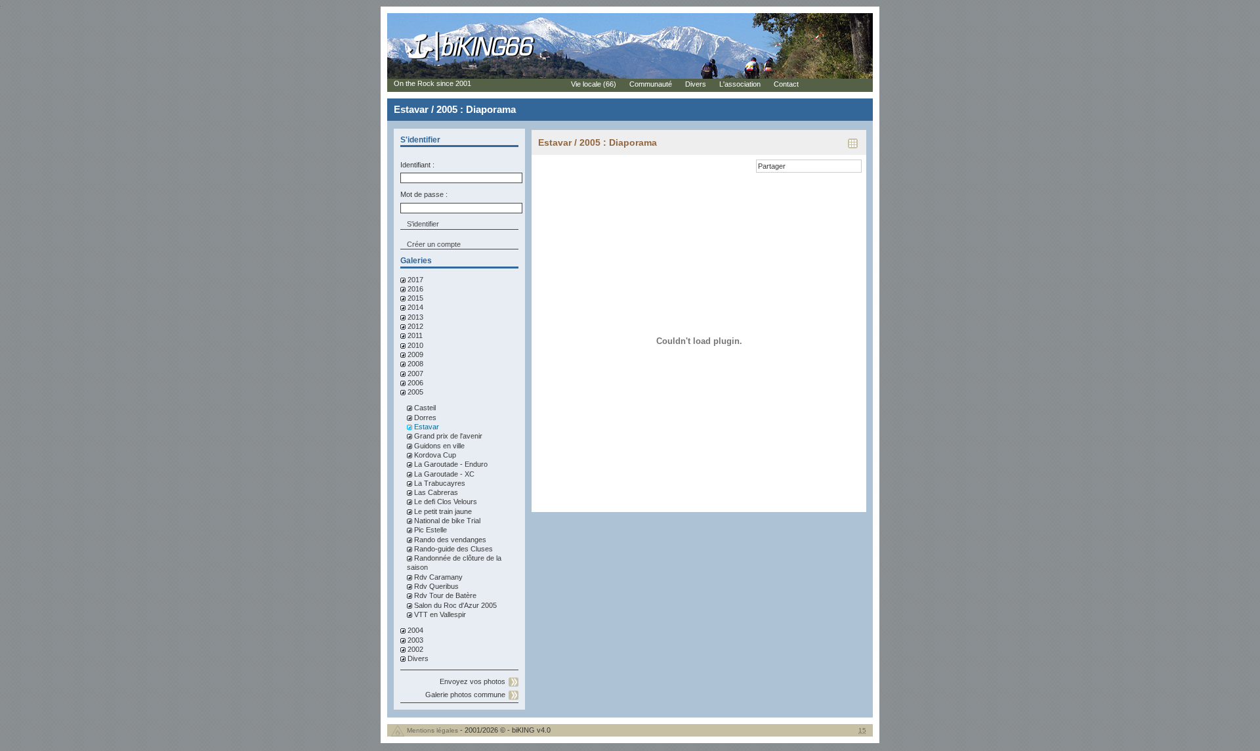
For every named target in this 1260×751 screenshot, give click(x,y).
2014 (415, 307)
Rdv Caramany (438, 577)
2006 (415, 383)
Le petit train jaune (443, 511)
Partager (772, 166)
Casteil (425, 408)
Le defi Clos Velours (445, 501)
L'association (740, 84)
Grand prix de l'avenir (448, 436)
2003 (415, 640)
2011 (415, 335)
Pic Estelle (430, 530)
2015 (415, 298)
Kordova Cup (435, 455)
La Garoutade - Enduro (451, 464)
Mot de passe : (424, 194)
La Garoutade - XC (444, 474)
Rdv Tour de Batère (445, 595)
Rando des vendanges (450, 540)
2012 (415, 326)
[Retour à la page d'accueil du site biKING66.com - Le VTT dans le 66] (470, 60)
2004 (415, 630)
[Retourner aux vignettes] (853, 147)
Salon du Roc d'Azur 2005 (455, 605)
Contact (786, 84)
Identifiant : (417, 165)
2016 (415, 289)
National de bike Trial (447, 521)
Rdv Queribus (436, 586)
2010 (415, 345)
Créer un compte (434, 244)
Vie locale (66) (593, 84)
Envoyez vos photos (472, 681)
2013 (415, 317)
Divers (418, 658)
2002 (415, 649)
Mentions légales (432, 730)
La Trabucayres (439, 483)
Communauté (650, 84)
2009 (415, 354)
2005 (415, 392)
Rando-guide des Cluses (453, 549)
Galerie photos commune (465, 694)
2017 (415, 280)
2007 (415, 373)
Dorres (425, 417)
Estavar (426, 427)
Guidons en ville (439, 446)
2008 (415, 364)
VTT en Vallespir (440, 614)
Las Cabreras (436, 492)
